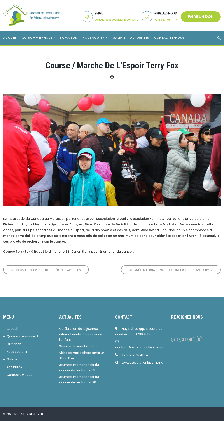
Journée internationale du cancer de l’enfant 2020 (169, 270)
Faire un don (201, 16)
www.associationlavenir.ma (142, 362)
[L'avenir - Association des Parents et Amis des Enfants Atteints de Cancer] (31, 15)
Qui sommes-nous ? (38, 37)
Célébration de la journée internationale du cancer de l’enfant (80, 334)
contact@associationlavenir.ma (116, 19)
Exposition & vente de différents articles (47, 270)
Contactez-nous (169, 37)
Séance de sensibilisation (78, 346)
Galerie (119, 37)
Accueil (9, 37)
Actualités (139, 37)
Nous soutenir (94, 37)
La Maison (68, 37)
